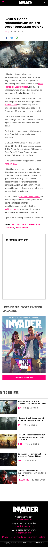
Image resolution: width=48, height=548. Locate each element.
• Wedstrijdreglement (26, 537)
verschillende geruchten (29, 197)
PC (13, 224)
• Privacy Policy (8, 537)
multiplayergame (12, 209)
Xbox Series (22, 228)
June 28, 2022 (11, 164)
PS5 (18, 224)
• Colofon (42, 537)
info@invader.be (24, 520)
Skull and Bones (31, 224)
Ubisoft (10, 228)
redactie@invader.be (24, 526)
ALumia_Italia (11, 105)
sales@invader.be (24, 533)
